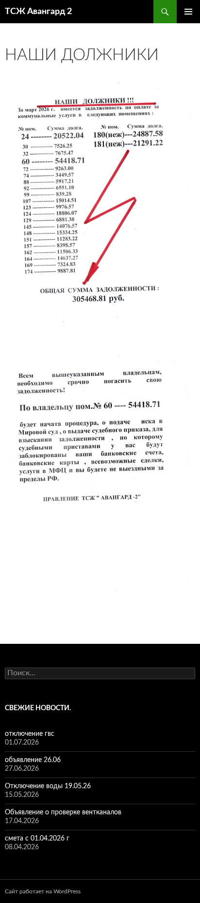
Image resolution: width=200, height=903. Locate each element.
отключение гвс (29, 734)
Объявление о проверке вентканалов (63, 812)
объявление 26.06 (33, 760)
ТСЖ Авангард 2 (38, 11)
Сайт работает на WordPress (43, 891)
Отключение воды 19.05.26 (48, 786)
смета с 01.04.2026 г (37, 838)
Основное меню (188, 11)
